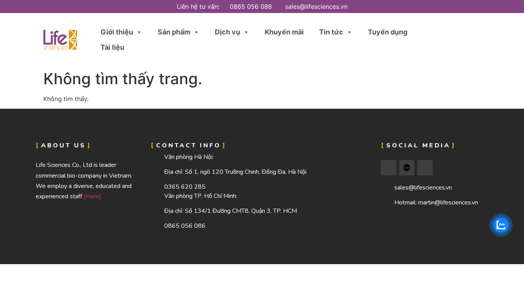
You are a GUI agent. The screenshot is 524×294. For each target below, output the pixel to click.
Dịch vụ (227, 32)
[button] (462, 40)
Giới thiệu (117, 32)
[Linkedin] (425, 167)
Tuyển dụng (387, 32)
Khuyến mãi (284, 32)
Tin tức (331, 32)
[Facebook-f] (388, 167)
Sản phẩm (174, 32)
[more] (92, 196)
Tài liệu (112, 47)
